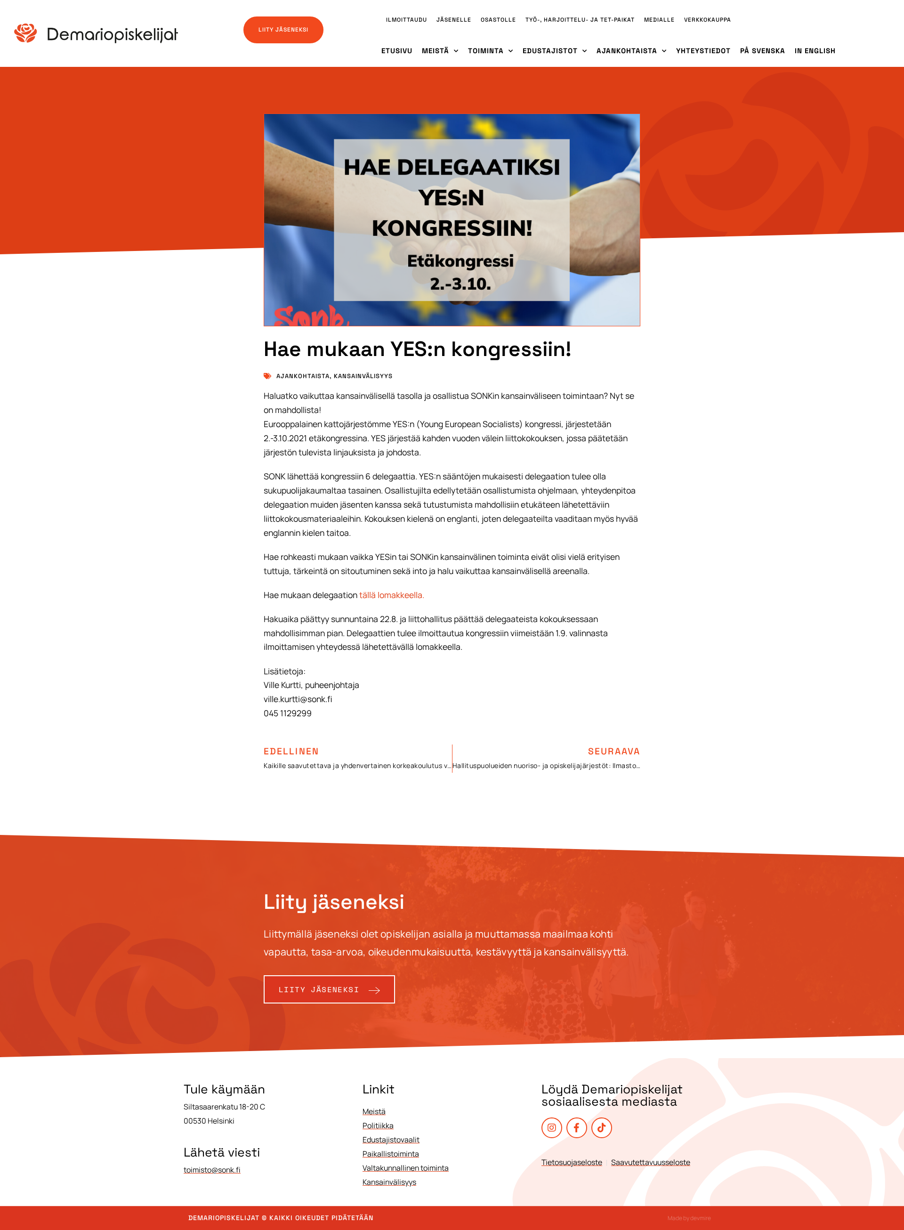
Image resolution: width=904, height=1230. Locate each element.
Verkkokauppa (707, 20)
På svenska (762, 50)
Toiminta (486, 50)
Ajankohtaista (627, 50)
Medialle (659, 20)
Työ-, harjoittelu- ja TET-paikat (580, 20)
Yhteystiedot (703, 50)
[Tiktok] (601, 1127)
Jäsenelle (453, 20)
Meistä (435, 50)
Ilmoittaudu (406, 20)
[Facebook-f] (576, 1127)
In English (815, 50)
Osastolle (498, 20)
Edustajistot (550, 50)
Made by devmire (689, 1218)
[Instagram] (551, 1127)
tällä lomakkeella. (391, 594)
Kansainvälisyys (363, 376)
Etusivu (396, 50)
